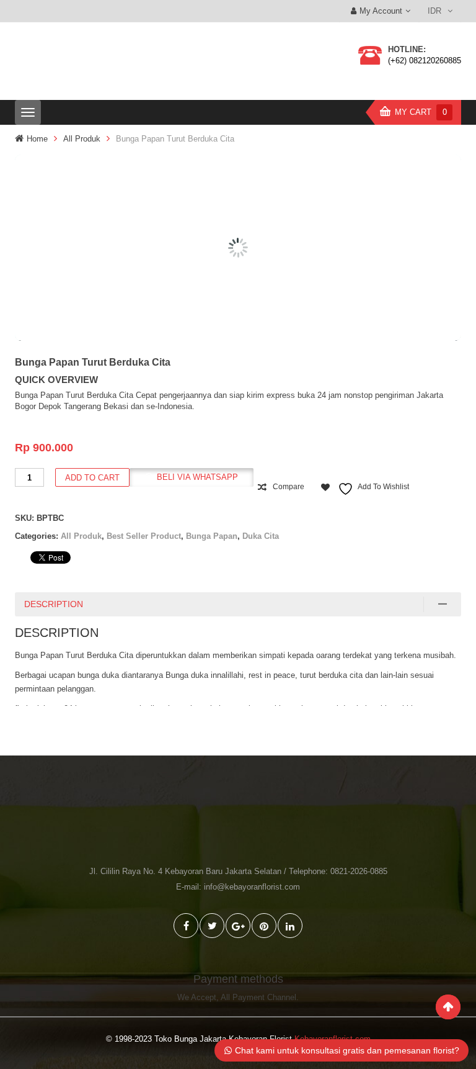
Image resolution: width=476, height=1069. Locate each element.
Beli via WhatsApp (197, 477)
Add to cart (92, 477)
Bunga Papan (211, 536)
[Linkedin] (290, 925)
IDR (434, 11)
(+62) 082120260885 (424, 60)
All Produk (81, 138)
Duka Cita (260, 536)
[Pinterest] (264, 925)
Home (37, 138)
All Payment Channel (258, 997)
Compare (288, 486)
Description (53, 604)
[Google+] (238, 925)
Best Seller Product (144, 536)
